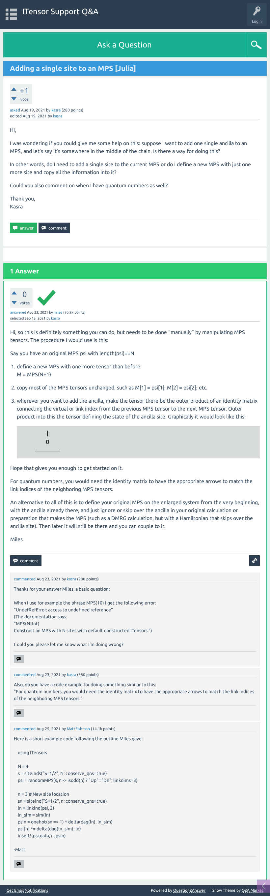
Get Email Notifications (27, 890)
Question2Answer (189, 890)
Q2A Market (252, 890)
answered (18, 312)
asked (15, 110)
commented (25, 579)
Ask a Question (124, 44)
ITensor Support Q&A (60, 11)
